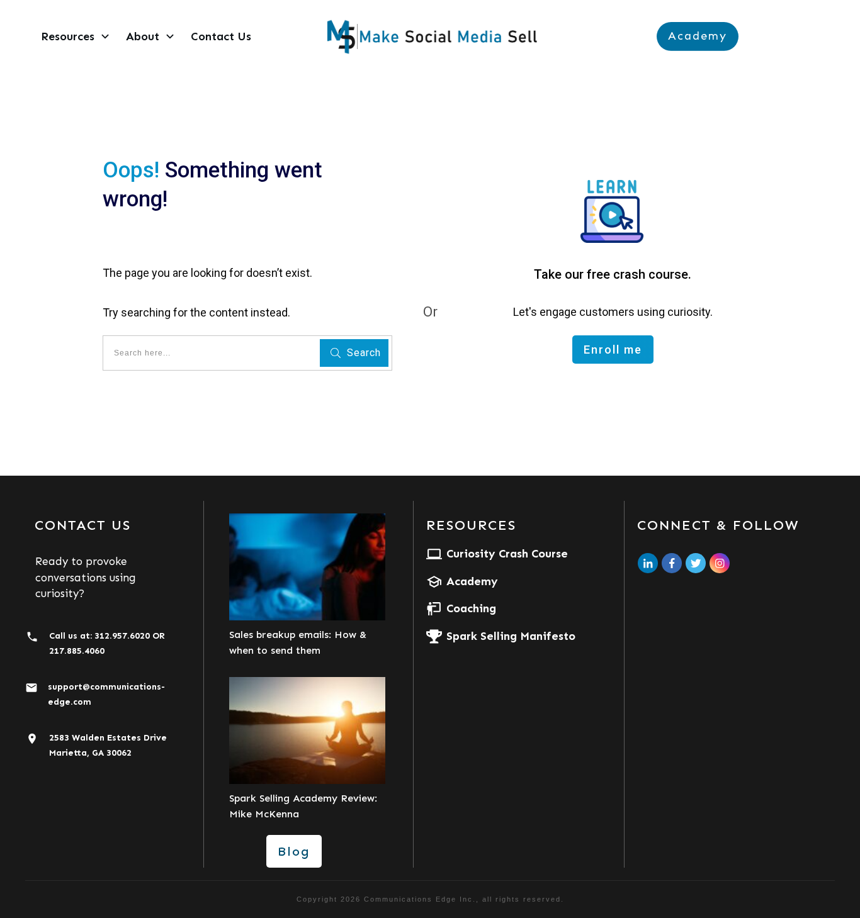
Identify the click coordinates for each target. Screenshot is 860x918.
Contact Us (83, 525)
